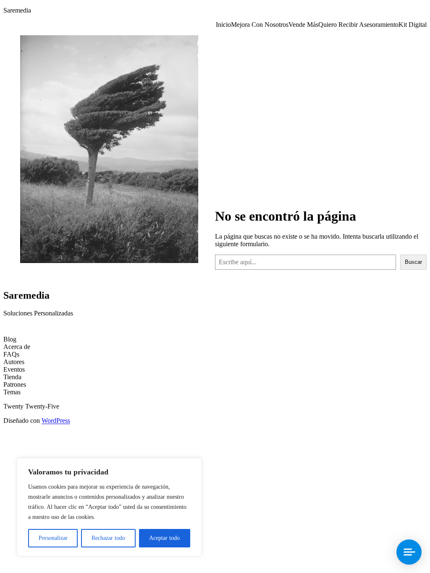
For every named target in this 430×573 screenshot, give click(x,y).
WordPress (56, 420)
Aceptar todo (164, 538)
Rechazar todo (108, 538)
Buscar (413, 262)
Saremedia (17, 10)
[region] (109, 507)
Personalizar (53, 538)
